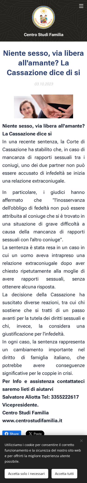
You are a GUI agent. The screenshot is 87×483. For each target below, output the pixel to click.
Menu (81, 5)
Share (14, 434)
